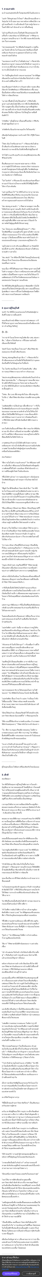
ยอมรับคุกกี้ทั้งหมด (11, 1274)
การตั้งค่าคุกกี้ (31, 1274)
